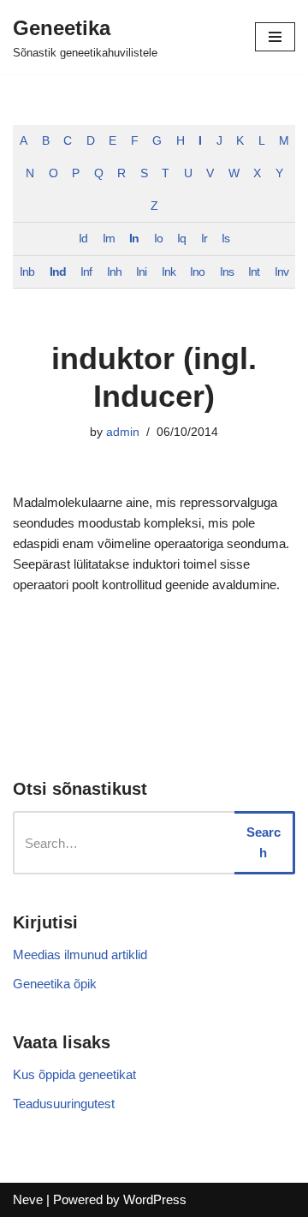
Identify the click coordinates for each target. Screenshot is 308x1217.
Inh (114, 271)
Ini (141, 271)
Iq (181, 238)
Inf (86, 271)
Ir (204, 238)
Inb (27, 271)
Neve (28, 1199)
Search (263, 842)
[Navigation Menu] (275, 36)
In (134, 238)
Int (253, 271)
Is (225, 238)
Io (158, 238)
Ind (58, 271)
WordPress (155, 1199)
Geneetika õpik (55, 983)
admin (122, 432)
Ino (197, 271)
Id (83, 238)
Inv (281, 271)
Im (109, 238)
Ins (227, 271)
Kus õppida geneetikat (74, 1074)
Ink (168, 271)
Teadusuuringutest (64, 1103)
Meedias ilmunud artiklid (80, 954)
